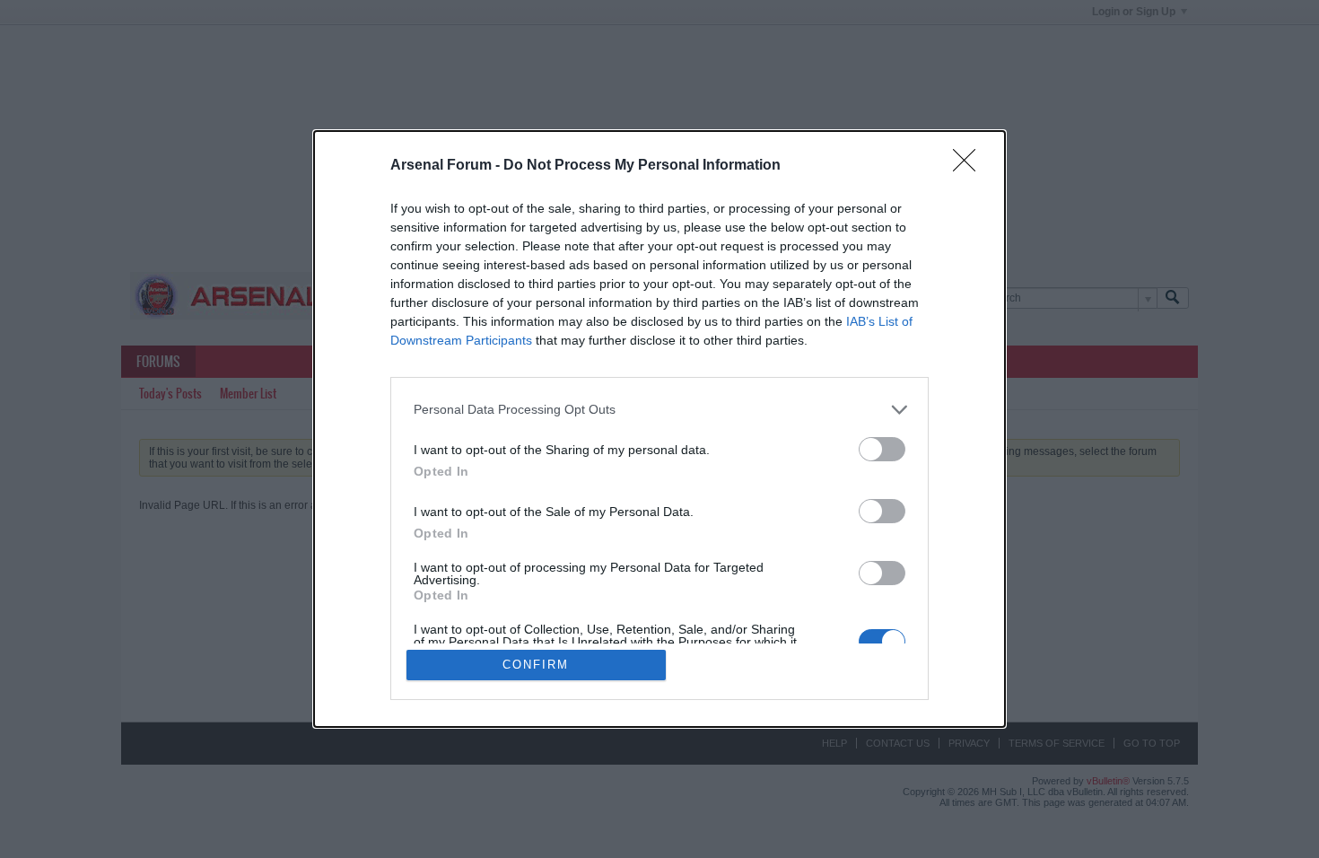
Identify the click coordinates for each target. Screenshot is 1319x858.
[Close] (970, 166)
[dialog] (659, 429)
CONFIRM (535, 664)
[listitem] (659, 409)
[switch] (882, 449)
